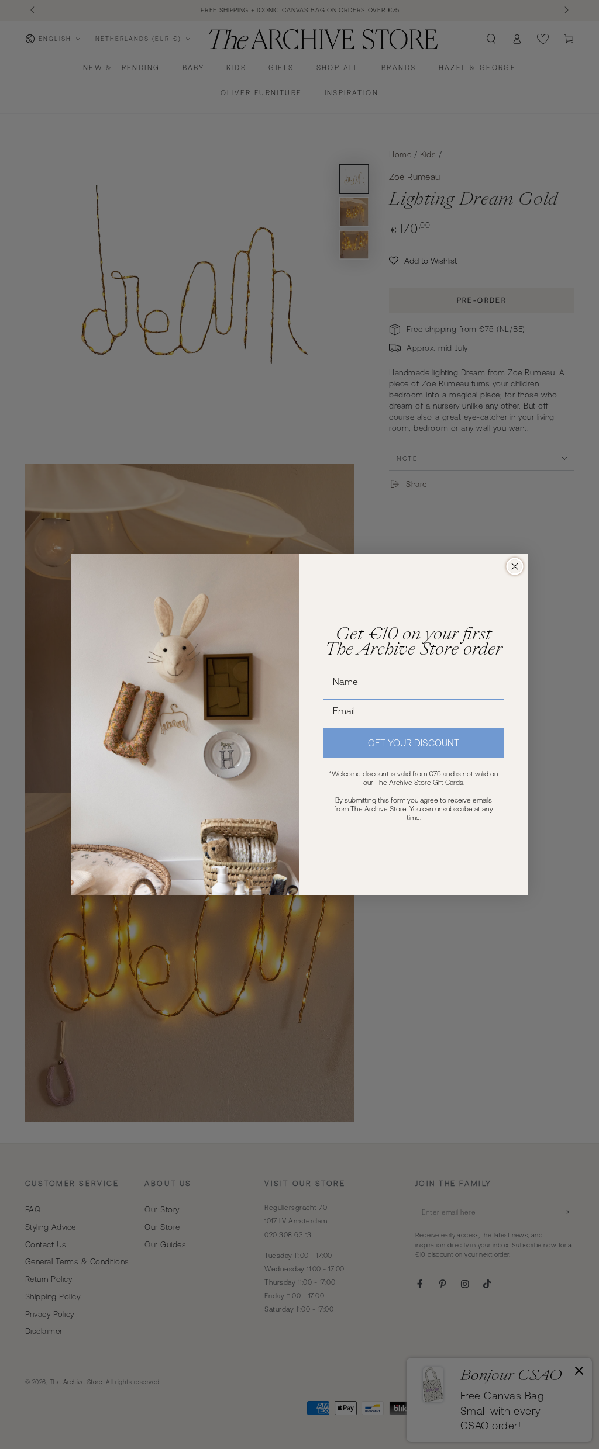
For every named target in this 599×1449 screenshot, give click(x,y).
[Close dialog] (515, 566)
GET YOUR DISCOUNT (413, 743)
